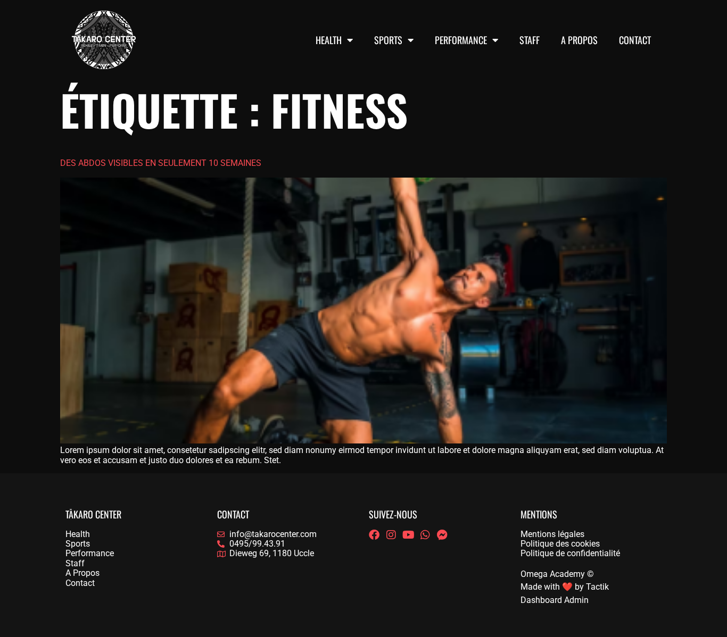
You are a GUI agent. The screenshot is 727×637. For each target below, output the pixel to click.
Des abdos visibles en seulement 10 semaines (160, 163)
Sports (388, 40)
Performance (461, 40)
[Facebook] (374, 535)
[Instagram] (391, 535)
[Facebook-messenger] (442, 535)
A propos (579, 40)
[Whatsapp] (425, 535)
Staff (529, 40)
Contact (635, 40)
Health (329, 40)
